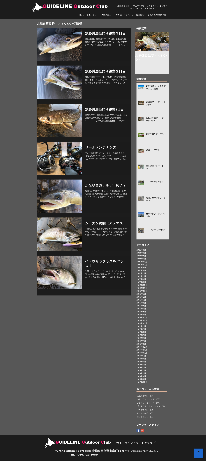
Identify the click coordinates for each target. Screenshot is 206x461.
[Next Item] (164, 42)
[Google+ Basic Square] (142, 430)
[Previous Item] (139, 42)
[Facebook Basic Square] (138, 430)
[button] (92, 15)
